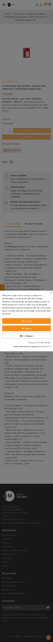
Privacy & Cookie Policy (39, 342)
